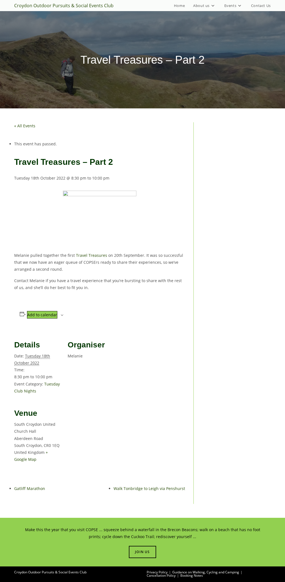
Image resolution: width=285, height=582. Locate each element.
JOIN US (142, 551)
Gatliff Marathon (29, 488)
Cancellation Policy (161, 575)
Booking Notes (191, 575)
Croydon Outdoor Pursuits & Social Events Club (64, 6)
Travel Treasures (91, 255)
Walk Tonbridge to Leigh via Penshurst (149, 488)
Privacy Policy (157, 572)
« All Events (24, 125)
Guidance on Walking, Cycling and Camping (205, 572)
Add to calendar (42, 314)
